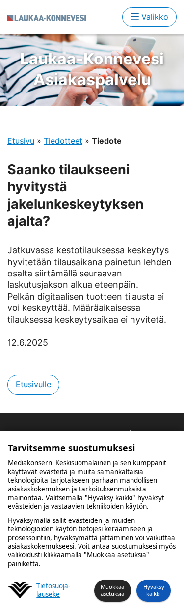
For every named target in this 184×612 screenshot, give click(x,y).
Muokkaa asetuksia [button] (112, 590)
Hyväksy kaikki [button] (153, 590)
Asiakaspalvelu (92, 69)
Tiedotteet (63, 141)
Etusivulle (33, 384)
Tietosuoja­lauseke (53, 590)
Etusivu (20, 141)
